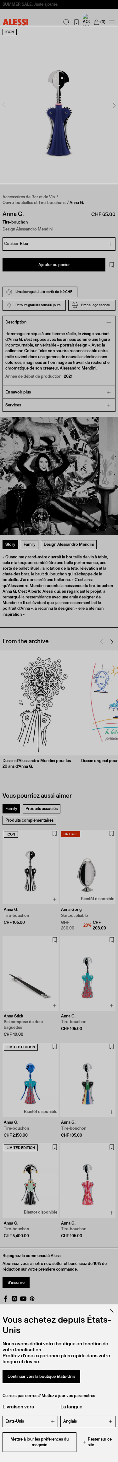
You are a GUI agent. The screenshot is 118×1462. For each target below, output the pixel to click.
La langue (71, 1407)
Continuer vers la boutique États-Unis (41, 1376)
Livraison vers (18, 1407)
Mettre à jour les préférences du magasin (39, 1442)
